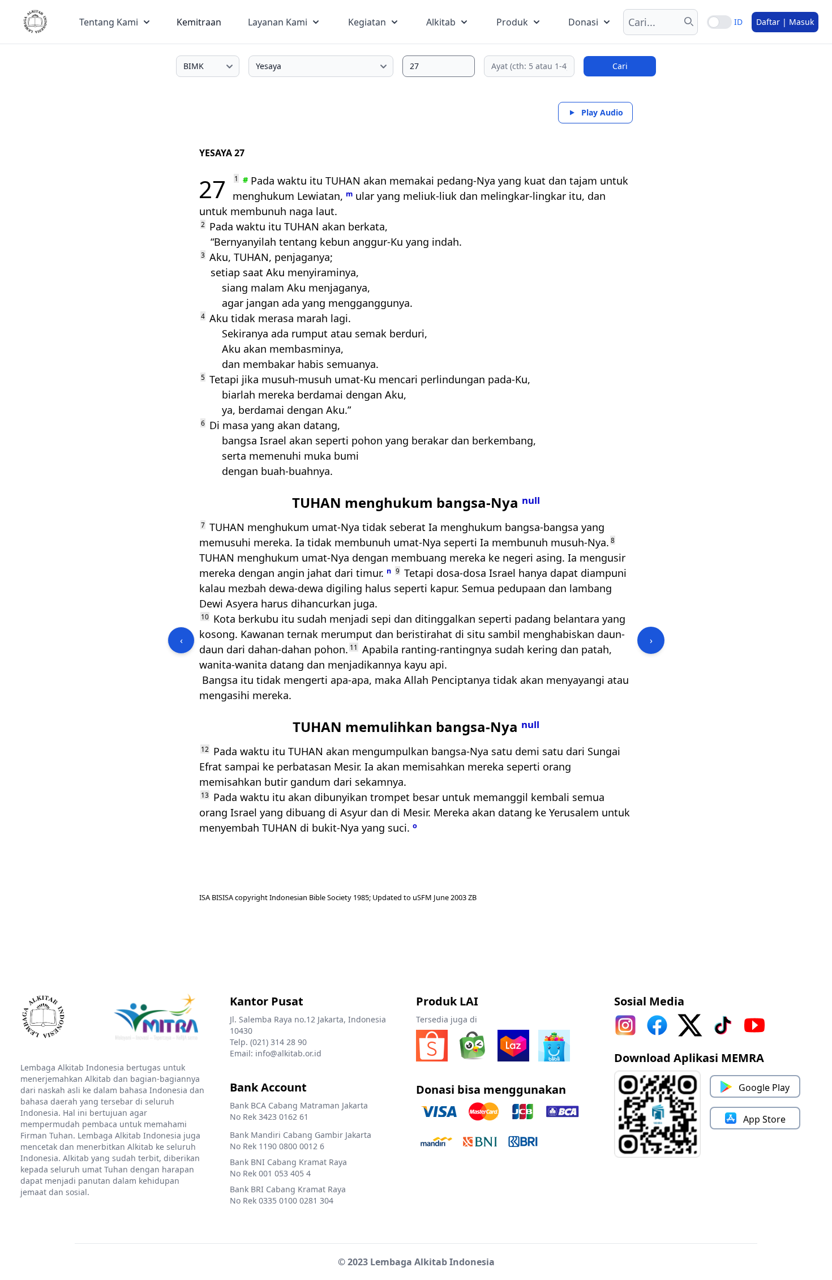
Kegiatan (367, 22)
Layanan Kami (277, 22)
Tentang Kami (108, 22)
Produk (512, 22)
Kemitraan (199, 22)
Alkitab (441, 22)
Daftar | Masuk (785, 21)
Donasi (583, 22)
